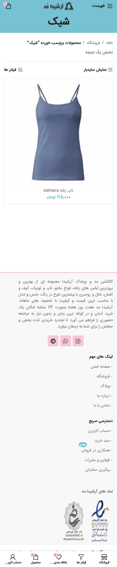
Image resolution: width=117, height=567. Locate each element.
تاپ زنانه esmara (58, 190)
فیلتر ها (10, 69)
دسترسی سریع (101, 421)
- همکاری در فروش (96, 450)
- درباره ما (105, 396)
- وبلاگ (106, 386)
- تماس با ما (103, 405)
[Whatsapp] (65, 340)
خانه (109, 43)
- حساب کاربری (100, 431)
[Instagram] (78, 340)
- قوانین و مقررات (98, 460)
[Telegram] (53, 340)
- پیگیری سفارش (99, 470)
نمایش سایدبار (95, 69)
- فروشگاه (105, 376)
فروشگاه (93, 43)
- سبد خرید (104, 440)
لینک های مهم (101, 356)
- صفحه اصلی (102, 366)
